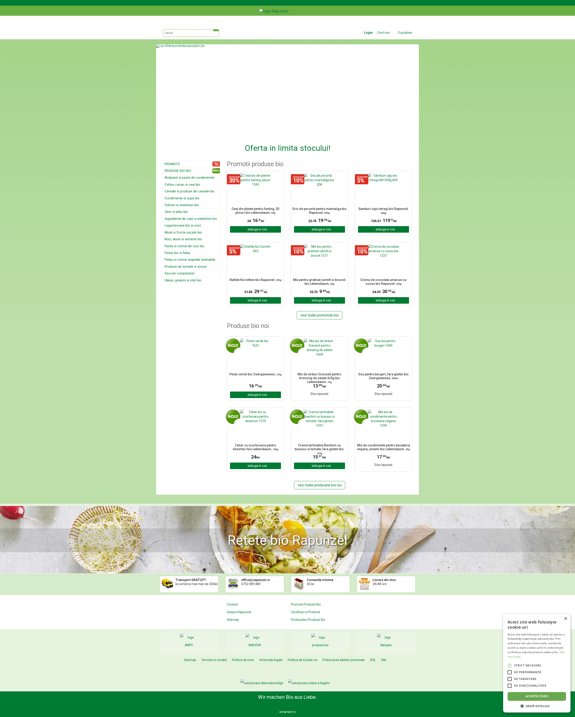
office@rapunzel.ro (255, 580)
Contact (232, 604)
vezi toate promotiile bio (319, 315)
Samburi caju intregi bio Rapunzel (383, 211)
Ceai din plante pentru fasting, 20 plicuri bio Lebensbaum (255, 210)
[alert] (537, 663)
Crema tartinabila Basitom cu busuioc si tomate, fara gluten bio (319, 448)
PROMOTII (172, 164)
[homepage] (284, 8)
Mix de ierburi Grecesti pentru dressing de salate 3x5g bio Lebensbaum (319, 377)
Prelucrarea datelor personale (344, 660)
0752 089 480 (251, 584)
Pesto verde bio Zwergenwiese (255, 374)
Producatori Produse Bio (308, 619)
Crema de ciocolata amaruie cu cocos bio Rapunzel (383, 281)
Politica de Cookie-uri (302, 660)
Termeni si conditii (214, 660)
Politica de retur (243, 660)
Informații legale (271, 660)
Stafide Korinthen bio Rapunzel (255, 280)
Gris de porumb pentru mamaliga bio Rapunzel (319, 210)
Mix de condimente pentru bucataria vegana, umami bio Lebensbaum (383, 447)
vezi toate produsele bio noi (320, 485)
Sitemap (233, 619)
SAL (384, 660)
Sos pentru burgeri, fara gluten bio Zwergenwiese (383, 376)
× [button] (565, 618)
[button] (176, 99)
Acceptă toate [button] (537, 696)
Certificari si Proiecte (305, 612)
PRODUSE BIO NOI (178, 171)
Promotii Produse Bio (306, 604)
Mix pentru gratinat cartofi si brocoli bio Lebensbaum (319, 281)
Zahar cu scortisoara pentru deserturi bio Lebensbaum (255, 447)
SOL (373, 660)
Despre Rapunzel (239, 612)
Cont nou (383, 32)
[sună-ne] (415, 7)
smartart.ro (287, 712)
